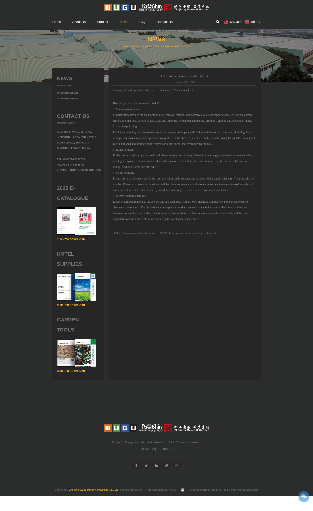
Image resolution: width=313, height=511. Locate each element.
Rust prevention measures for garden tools (193, 233)
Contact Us (164, 22)
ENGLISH (235, 21)
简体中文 (256, 21)
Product (102, 22)
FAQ (142, 22)
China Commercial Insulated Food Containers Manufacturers (223, 489)
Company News (67, 93)
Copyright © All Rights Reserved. (98, 489)
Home (56, 22)
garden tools (130, 103)
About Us (79, 22)
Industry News (67, 98)
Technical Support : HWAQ (161, 489)
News (123, 22)
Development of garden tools (139, 233)
